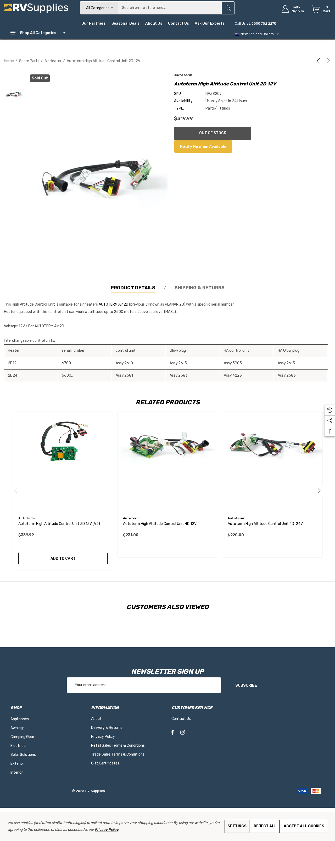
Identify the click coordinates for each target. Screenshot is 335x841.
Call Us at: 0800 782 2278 (255, 23)
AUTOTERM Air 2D (113, 304)
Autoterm (183, 75)
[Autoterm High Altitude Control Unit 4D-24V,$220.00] (272, 461)
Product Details (133, 288)
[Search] (227, 7)
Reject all (265, 826)
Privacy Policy (106, 829)
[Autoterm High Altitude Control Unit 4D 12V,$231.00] (168, 461)
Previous (15, 491)
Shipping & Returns (200, 288)
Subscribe (246, 685)
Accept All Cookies (304, 826)
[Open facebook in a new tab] (172, 733)
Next (319, 491)
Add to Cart (62, 558)
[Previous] (319, 60)
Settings (237, 826)
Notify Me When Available (203, 146)
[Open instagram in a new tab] (183, 733)
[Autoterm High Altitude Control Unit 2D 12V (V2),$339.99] (63, 461)
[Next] (327, 60)
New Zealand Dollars (256, 34)
